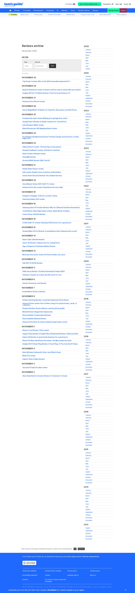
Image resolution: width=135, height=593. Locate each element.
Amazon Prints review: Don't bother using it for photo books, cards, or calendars (49, 304)
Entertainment (38, 10)
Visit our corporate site (91, 556)
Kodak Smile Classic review (33, 169)
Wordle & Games (84, 10)
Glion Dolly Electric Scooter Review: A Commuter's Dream (44, 376)
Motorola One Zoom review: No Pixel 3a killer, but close (43, 255)
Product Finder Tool (87, 14)
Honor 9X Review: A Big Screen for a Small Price (41, 243)
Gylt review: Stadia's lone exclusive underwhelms (41, 172)
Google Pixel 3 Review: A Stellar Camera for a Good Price (44, 122)
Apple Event (24, 14)
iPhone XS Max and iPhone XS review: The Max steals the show (46, 341)
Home (73, 10)
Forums (123, 10)
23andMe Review (29, 157)
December (89, 106)
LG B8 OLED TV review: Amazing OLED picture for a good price (46, 223)
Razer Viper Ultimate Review (33, 239)
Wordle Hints (70, 14)
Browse (95, 10)
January (88, 49)
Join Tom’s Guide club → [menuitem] (89, 4)
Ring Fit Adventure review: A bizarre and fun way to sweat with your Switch (51, 90)
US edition (52, 590)
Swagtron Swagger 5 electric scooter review (39, 196)
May (87, 60)
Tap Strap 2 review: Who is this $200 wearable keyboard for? (46, 81)
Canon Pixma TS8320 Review (33, 214)
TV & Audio (26, 10)
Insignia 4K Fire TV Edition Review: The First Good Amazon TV (46, 93)
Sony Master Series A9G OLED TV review (38, 184)
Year (25, 62)
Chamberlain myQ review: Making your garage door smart (44, 118)
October (88, 101)
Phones (17, 10)
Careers (47, 575)
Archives (25, 579)
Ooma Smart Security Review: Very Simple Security (42, 176)
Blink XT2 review (28, 356)
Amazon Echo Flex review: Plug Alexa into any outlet (42, 187)
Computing (50, 10)
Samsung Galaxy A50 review (33, 199)
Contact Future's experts (53, 571)
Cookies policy (95, 571)
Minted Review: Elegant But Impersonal (37, 312)
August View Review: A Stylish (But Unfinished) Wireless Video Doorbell (50, 334)
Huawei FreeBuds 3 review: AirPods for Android (40, 150)
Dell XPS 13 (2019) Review (32, 263)
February (88, 52)
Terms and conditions (29, 571)
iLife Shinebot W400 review (33, 125)
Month (37, 62)
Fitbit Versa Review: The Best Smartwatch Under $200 (43, 271)
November (89, 103)
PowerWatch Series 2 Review (33, 292)
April (87, 58)
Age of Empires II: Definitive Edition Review (38, 246)
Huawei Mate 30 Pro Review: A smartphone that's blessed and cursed (49, 231)
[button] (127, 4)
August (88, 69)
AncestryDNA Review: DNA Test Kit (36, 160)
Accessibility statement (29, 575)
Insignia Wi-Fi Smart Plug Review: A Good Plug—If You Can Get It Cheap (49, 344)
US (75, 549)
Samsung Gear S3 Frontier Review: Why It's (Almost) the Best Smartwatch (51, 207)
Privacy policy (72, 571)
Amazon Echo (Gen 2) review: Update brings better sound (44, 322)
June (87, 63)
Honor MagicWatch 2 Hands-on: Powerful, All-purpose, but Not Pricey (49, 110)
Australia (81, 549)
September (89, 98)
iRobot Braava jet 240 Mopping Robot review (39, 128)
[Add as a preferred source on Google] (29, 563)
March (88, 55)
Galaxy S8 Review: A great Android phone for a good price (45, 337)
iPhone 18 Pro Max (54, 14)
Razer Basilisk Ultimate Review (34, 319)
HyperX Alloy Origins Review (33, 359)
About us (93, 575)
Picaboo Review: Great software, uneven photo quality (43, 308)
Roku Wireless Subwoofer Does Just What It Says (41, 352)
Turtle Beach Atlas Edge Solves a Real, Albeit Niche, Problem (46, 211)
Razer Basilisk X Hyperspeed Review (36, 315)
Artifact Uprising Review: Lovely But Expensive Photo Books (45, 300)
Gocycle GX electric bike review (34, 367)
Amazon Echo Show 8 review (33, 101)
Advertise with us (73, 575)
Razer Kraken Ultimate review (33, 154)
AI (57, 10)
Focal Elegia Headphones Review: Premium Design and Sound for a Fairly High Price (50, 137)
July (87, 66)
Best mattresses (105, 14)
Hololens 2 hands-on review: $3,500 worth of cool (41, 275)
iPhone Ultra (38, 14)
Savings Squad (113, 10)
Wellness (64, 10)
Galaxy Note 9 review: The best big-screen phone (41, 147)
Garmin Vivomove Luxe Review (34, 283)
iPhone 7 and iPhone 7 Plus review (35, 330)
